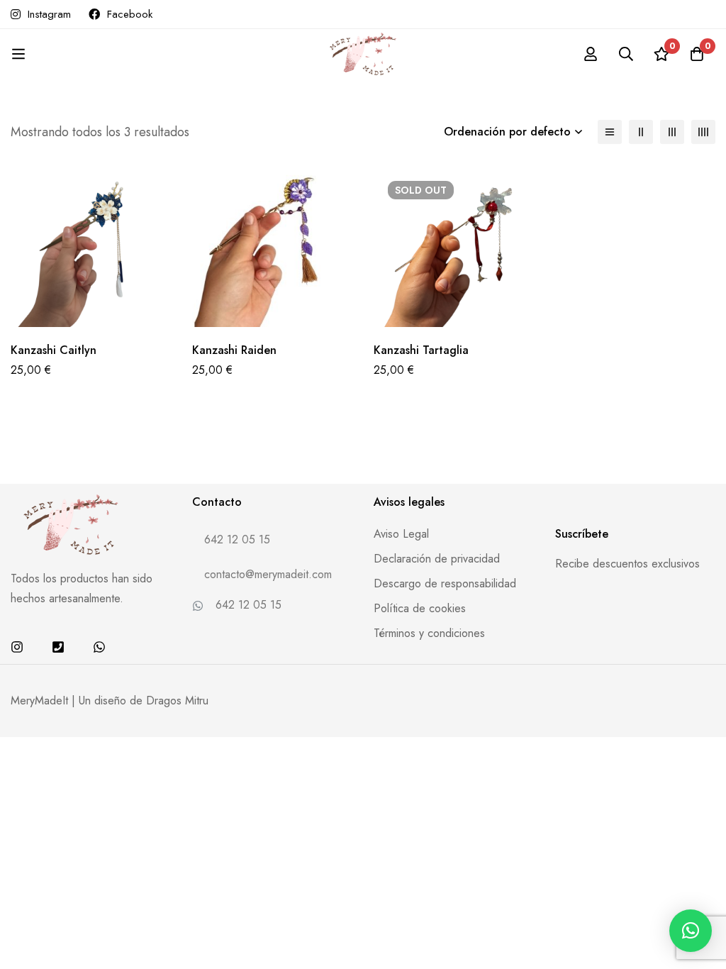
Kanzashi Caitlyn (53, 350)
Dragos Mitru (177, 700)
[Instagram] (17, 647)
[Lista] (610, 132)
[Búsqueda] (626, 54)
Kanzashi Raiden (234, 350)
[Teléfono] (58, 647)
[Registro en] (590, 54)
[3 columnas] (672, 132)
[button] (690, 930)
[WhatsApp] (99, 647)
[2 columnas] (641, 132)
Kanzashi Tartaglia (421, 350)
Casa (286, 69)
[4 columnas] (703, 132)
